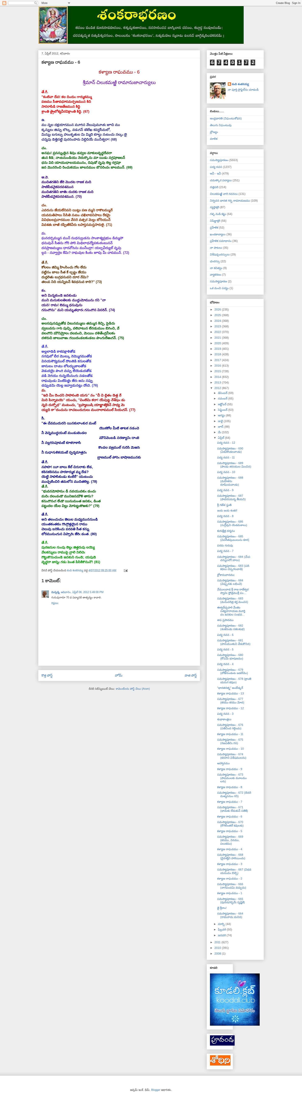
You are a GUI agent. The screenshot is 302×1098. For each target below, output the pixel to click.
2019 (218, 348)
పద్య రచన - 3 (225, 713)
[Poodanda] (222, 1044)
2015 (218, 371)
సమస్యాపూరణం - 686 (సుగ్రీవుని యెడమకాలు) (232, 523)
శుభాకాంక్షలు (224, 719)
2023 (218, 326)
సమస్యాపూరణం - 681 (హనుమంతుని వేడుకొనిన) (233, 642)
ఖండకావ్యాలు (218, 234)
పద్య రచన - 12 (226, 442)
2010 (218, 947)
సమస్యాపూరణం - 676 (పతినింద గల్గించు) (230, 726)
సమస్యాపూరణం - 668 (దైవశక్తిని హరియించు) (231, 856)
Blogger (155, 1089)
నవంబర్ (223, 398)
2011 (217, 942)
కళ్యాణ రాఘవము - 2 (229, 878)
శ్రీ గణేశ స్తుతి (224, 505)
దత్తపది (214, 187)
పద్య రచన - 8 (225, 516)
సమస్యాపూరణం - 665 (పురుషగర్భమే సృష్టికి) (231, 900)
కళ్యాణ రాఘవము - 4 (229, 849)
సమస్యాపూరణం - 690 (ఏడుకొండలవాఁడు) (230, 450)
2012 (218, 388)
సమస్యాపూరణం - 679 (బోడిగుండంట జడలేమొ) (232, 671)
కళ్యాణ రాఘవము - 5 (229, 831)
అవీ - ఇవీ (215, 173)
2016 (218, 365)
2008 (218, 953)
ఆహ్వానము (223, 763)
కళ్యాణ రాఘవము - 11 (230, 734)
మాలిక (213, 138)
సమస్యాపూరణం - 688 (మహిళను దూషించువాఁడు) (230, 481)
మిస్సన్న (55, 592)
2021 (218, 337)
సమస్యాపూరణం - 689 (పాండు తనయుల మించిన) (234, 464)
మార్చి (222, 924)
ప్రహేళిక (214, 227)
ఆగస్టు (222, 415)
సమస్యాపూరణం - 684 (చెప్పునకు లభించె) (230, 582)
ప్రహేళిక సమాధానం (221, 240)
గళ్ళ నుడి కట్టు (218, 214)
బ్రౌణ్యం (214, 132)
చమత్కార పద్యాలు (221, 180)
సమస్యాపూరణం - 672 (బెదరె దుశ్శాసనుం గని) (234, 794)
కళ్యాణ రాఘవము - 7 (229, 801)
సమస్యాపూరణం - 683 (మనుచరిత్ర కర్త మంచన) (232, 600)
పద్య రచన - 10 (226, 472)
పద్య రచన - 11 (226, 457)
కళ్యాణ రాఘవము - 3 (229, 864)
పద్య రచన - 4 (225, 664)
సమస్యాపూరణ (218, 281)
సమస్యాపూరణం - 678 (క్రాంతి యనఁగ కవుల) (234, 680)
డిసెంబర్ (223, 393)
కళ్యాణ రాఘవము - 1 (229, 893)
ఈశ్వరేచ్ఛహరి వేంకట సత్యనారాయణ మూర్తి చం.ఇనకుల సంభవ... (231, 611)
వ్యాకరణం (215, 274)
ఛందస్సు (215, 261)
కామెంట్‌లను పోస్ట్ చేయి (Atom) (133, 688)
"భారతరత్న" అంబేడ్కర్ (230, 687)
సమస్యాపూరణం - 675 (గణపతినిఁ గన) (230, 741)
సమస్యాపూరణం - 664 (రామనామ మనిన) (230, 915)
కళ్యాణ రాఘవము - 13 (230, 693)
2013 (218, 382)
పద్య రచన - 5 (225, 649)
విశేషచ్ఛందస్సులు (220, 254)
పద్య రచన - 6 (225, 634)
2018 (218, 354)
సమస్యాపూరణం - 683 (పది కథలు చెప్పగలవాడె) (233, 567)
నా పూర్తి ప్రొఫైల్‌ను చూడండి (243, 89)
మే (220, 432)
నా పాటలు (216, 247)
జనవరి (222, 935)
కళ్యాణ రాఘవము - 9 (229, 769)
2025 (218, 315)
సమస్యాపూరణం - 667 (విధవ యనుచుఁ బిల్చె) (234, 871)
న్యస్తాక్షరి (214, 207)
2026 (218, 309)
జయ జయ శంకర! (227, 510)
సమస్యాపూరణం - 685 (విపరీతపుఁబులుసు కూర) (233, 538)
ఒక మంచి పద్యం (219, 288)
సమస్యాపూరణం (219, 160)
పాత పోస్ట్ (191, 675)
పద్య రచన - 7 (225, 551)
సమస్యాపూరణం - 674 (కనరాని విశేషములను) (231, 756)
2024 (218, 320)
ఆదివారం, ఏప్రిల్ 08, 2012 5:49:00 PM (82, 592)
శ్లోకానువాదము (225, 574)
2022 (218, 332)
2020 (218, 343)
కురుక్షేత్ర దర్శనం (226, 530)
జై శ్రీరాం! (222, 908)
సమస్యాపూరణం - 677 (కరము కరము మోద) (230, 700)
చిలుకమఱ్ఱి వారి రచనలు (224, 193)
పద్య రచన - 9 (225, 490)
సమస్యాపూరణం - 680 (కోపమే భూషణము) (230, 656)
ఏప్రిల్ (221, 437)
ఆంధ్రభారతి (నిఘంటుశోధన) (226, 118)
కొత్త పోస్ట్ (47, 675)
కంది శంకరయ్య (240, 84)
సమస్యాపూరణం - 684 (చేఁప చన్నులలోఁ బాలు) (233, 558)
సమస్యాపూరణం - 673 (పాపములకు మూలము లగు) (232, 778)
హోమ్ (118, 675)
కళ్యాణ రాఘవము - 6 (229, 816)
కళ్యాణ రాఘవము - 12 (230, 708)
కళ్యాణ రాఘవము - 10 (230, 748)
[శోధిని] (220, 1064)
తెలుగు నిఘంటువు (221, 125)
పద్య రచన (216, 167)
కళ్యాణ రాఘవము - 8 (229, 787)
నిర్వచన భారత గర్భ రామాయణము (230, 200)
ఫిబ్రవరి (222, 929)
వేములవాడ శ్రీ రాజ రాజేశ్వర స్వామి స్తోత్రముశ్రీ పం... (233, 591)
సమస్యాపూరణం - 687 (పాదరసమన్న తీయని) (231, 497)
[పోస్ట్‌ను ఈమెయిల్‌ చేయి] (125, 570)
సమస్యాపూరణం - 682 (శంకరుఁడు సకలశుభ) (231, 627)
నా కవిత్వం (216, 268)
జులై (221, 421)
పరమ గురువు (225, 545)
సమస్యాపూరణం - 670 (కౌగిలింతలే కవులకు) (230, 823)
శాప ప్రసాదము (225, 620)
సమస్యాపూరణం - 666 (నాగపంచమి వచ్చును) (231, 885)
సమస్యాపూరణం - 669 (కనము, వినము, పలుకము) (230, 840)
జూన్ (221, 426)
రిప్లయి (54, 603)
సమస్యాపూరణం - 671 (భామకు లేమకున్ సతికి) (232, 809)
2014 (218, 377)
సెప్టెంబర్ (223, 409)
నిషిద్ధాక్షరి (215, 220)
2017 (218, 360)
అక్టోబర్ (222, 404)
